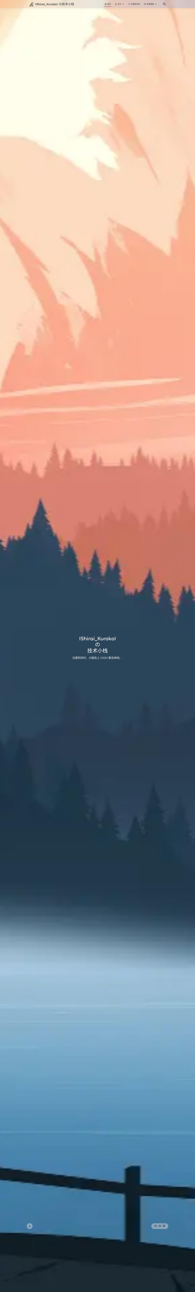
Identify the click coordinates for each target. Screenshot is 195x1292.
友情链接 (150, 4)
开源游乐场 (135, 4)
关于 (119, 4)
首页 (109, 4)
